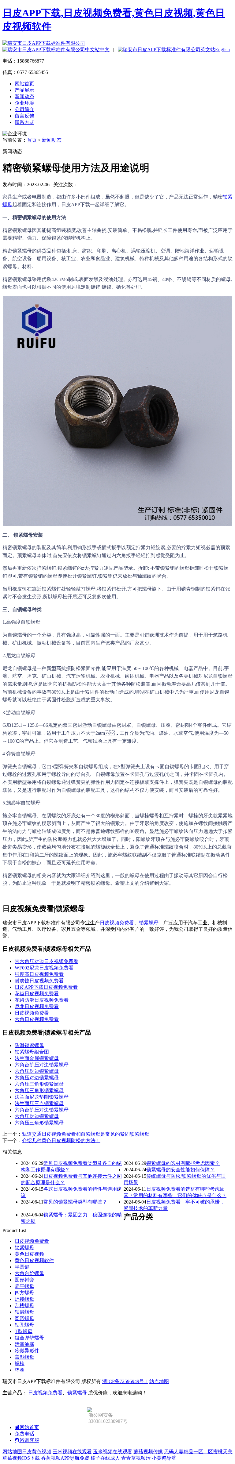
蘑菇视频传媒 (148, 1451)
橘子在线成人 (105, 1458)
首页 (32, 140)
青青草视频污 (136, 1458)
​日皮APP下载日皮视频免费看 (46, 987)
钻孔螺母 (24, 1324)
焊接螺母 (24, 1299)
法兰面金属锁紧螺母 (37, 1058)
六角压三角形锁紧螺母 (39, 1084)
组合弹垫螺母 (29, 1337)
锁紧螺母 (149, 922)
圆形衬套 (24, 1279)
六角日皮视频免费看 (37, 1019)
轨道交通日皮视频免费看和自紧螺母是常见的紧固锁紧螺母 (85, 1134)
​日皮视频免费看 (32, 1012)
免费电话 (24, 1433)
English (222, 49)
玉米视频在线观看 (72, 1451)
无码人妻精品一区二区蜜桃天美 (198, 1451)
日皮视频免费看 (117, 922)
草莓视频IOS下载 (21, 1458)
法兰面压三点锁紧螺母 (39, 1103)
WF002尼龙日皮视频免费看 (44, 967)
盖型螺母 (24, 1357)
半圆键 (22, 1266)
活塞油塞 (24, 1344)
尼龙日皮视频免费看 (37, 1006)
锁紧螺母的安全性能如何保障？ (180, 1169)
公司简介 (24, 109)
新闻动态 (24, 96)
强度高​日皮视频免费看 (39, 974)
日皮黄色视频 (36, 1451)
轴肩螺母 (24, 1312)
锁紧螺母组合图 (32, 1051)
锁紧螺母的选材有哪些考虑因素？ (183, 1163)
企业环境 (24, 103)
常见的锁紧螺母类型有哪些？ (75, 1201)
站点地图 (159, 1381)
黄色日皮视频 (29, 1254)
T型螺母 (23, 1331)
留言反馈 (24, 115)
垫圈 (19, 1370)
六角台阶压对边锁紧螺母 (42, 1064)
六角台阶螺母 (29, 1273)
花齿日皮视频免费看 (37, 993)
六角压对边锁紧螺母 (37, 1071)
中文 (105, 49)
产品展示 (24, 90)
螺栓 (19, 1363)
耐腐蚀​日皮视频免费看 (39, 980)
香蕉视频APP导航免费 (65, 1458)
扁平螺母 (24, 1286)
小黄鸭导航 (164, 1458)
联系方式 (24, 122)
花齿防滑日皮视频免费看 (42, 1000)
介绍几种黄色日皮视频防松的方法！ (61, 1140)
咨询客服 (29, 1440)
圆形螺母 (24, 1318)
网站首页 (24, 83)
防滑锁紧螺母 (29, 1045)
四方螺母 (24, 1292)
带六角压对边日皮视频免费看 (46, 961)
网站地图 (12, 1451)
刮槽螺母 (24, 1305)
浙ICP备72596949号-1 (125, 1381)
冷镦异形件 (27, 1350)
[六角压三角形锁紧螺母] (117, 524)
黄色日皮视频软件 (34, 1260)
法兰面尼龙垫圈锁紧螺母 (42, 1097)
